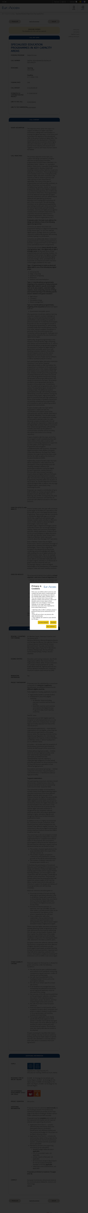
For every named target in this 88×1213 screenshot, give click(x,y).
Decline (53, 622)
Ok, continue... (51, 626)
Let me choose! (43, 622)
